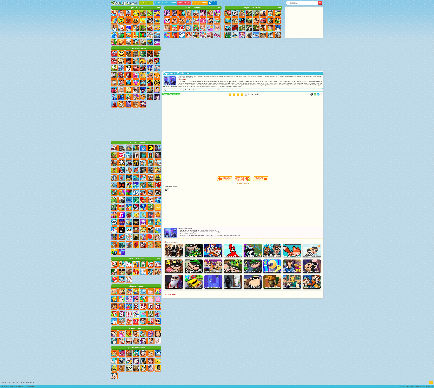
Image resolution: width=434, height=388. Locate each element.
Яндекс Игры (157, 13)
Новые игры (184, 3)
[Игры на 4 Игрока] (136, 148)
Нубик (157, 90)
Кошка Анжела (167, 20)
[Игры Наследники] (136, 361)
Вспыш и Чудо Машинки (142, 68)
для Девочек (121, 13)
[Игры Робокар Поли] (157, 353)
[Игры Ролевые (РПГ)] (157, 148)
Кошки (181, 20)
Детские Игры (135, 13)
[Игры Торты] (128, 215)
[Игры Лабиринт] (121, 244)
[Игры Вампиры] (143, 244)
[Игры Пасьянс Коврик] (114, 272)
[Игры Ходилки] (114, 229)
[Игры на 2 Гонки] (157, 162)
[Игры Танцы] (150, 333)
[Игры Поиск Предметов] (114, 207)
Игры (146, 3)
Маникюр (181, 27)
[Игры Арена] (128, 170)
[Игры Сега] (128, 200)
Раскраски (217, 13)
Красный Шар (114, 61)
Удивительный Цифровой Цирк (142, 104)
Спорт (128, 20)
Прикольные (150, 27)
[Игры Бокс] (136, 244)
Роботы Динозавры (235, 27)
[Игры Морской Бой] (136, 177)
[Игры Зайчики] (150, 314)
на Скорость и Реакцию (114, 35)
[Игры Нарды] (136, 272)
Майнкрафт (270, 13)
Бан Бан (114, 104)
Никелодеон (150, 35)
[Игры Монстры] (143, 222)
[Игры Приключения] (114, 170)
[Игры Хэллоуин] (121, 185)
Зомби (256, 13)
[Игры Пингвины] (114, 321)
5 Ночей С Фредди (150, 53)
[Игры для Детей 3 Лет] (136, 306)
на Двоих (142, 13)
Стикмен (242, 20)
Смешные (135, 20)
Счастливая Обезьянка (157, 75)
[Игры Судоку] (143, 272)
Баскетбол (121, 42)
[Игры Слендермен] (157, 155)
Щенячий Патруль (128, 53)
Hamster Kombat (135, 104)
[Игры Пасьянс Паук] (143, 264)
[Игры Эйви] (136, 341)
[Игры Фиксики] (114, 353)
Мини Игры (157, 27)
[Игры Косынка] (136, 264)
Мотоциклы (235, 20)
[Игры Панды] (114, 222)
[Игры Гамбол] (136, 353)
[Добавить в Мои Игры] (243, 178)
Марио (121, 75)
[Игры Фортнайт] (150, 177)
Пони (167, 13)
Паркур (270, 35)
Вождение (128, 42)
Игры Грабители (174, 94)
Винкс (188, 35)
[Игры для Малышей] (114, 291)
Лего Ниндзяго (142, 53)
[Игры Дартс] (136, 229)
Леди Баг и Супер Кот (128, 61)
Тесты (196, 13)
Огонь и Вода (181, 13)
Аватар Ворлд (135, 97)
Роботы (277, 20)
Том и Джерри (114, 82)
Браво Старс (157, 82)
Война (142, 42)
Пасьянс (121, 27)
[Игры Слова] (143, 229)
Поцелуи (203, 20)
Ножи (135, 27)
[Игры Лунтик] (128, 299)
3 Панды (128, 68)
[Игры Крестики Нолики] (128, 279)
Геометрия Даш (121, 20)
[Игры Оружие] (121, 200)
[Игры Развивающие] (128, 291)
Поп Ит (114, 20)
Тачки (135, 68)
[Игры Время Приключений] (128, 361)
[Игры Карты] (128, 264)
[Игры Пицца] (128, 333)
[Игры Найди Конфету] (143, 299)
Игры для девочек (193, 7)
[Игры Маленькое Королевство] (150, 299)
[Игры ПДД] (150, 155)
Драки (256, 20)
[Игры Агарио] (121, 155)
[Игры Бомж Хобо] (157, 368)
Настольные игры (136, 258)
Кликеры (114, 27)
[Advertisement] (136, 123)
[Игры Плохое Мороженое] (121, 162)
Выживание (242, 27)
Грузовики (249, 20)
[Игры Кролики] (157, 314)
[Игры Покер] (150, 264)
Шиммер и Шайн (150, 75)
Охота (277, 35)
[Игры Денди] (136, 222)
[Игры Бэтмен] (143, 361)
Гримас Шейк (128, 104)
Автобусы (227, 35)
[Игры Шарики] (121, 192)
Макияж (196, 27)
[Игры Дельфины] (143, 314)
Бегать (242, 35)
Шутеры (235, 35)
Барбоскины (157, 68)
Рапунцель (167, 27)
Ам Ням (114, 68)
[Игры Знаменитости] (157, 341)
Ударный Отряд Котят (114, 75)
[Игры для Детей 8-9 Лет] (121, 314)
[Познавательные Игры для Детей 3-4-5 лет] (136, 291)
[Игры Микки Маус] (114, 375)
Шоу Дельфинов (121, 68)
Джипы (263, 35)
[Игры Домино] (157, 264)
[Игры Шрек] (114, 368)
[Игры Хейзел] (150, 291)
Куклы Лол (217, 35)
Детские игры (136, 286)
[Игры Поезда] (114, 177)
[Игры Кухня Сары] (114, 333)
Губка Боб (121, 53)
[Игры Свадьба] (121, 341)
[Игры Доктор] (143, 177)
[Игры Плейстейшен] (114, 244)
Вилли (114, 53)
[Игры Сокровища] (114, 215)
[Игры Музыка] (121, 215)
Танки (249, 13)
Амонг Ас (150, 82)
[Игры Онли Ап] (128, 244)
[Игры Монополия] (121, 279)
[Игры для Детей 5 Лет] (150, 306)
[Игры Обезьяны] (121, 321)
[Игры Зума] (128, 192)
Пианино (181, 35)
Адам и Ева (142, 75)
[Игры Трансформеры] (143, 368)
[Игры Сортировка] (121, 252)
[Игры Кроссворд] (136, 185)
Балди (128, 90)
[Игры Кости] (114, 279)
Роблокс (150, 90)
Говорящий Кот (135, 53)
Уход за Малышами (217, 27)
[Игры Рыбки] (121, 306)
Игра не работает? (243, 183)
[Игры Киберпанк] (157, 177)
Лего (142, 61)
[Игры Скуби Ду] (121, 368)
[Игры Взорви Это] (128, 155)
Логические (157, 20)
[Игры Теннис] (150, 237)
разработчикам (427, 386)
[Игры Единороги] (136, 299)
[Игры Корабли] (150, 170)
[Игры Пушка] (121, 237)
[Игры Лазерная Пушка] (114, 200)
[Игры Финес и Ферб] (114, 361)
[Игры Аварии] (114, 185)
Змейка (128, 35)
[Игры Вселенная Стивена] (150, 361)
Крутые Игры (157, 35)
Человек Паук (128, 75)
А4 (121, 90)
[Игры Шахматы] (121, 272)
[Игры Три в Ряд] (157, 200)
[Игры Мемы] (150, 244)
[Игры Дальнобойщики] (121, 148)
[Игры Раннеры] (128, 222)
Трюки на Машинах (121, 35)
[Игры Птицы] (150, 229)
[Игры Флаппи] (128, 229)
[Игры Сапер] (150, 272)
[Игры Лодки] (121, 177)
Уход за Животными (203, 35)
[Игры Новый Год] (150, 200)
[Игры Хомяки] (157, 321)
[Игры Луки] (143, 162)
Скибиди (121, 104)
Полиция (227, 27)
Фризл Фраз (135, 75)
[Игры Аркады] (150, 148)
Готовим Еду (196, 35)
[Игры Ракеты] (150, 222)
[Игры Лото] (157, 272)
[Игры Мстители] (150, 368)
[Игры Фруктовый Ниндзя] (114, 155)
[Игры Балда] (157, 237)
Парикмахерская (196, 20)
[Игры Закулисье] (136, 237)
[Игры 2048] (157, 207)
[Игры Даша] (114, 306)
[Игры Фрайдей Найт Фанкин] (136, 207)
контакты (402, 386)
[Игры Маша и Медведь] (121, 291)
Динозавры (142, 27)
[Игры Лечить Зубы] (128, 341)
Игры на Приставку (157, 42)
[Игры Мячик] (157, 215)
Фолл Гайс (135, 82)
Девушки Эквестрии (174, 13)
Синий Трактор (128, 82)
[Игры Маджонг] (121, 264)
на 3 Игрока (142, 35)
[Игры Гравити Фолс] (143, 353)
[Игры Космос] (121, 170)
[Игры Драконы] (157, 185)
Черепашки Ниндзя (227, 20)
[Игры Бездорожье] (143, 170)
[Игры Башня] (114, 237)
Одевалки (188, 20)
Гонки (263, 20)
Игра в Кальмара (114, 90)
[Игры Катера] (143, 192)
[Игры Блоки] (128, 207)
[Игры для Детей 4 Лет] (143, 306)
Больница (174, 27)
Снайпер (270, 20)
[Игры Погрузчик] (136, 162)
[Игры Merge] (114, 252)
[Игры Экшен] (114, 148)
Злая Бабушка (135, 61)
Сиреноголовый (142, 82)
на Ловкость (150, 13)
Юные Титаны (121, 82)
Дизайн (167, 35)
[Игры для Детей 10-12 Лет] (128, 314)
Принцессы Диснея (203, 27)
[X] (311, 94)
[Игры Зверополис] (128, 353)
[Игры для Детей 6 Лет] (157, 306)
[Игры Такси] (157, 170)
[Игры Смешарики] (143, 291)
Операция (188, 27)
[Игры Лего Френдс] (157, 333)
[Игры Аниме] (114, 341)
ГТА (263, 27)
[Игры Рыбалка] (143, 185)
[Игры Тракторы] (150, 185)
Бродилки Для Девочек (210, 13)
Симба (142, 97)
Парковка (227, 13)
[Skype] (318, 94)
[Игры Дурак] (114, 264)
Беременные (217, 20)
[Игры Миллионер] (121, 222)
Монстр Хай (203, 13)
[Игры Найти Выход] (143, 155)
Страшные (150, 20)
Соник (150, 68)
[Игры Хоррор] (121, 229)
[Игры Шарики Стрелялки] (143, 148)
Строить (150, 42)
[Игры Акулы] (128, 162)
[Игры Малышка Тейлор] (143, 321)
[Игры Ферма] (143, 200)
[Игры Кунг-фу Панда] (128, 368)
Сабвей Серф (150, 61)
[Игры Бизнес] (143, 215)
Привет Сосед (114, 97)
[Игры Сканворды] (128, 237)
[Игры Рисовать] (136, 314)
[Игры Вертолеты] (136, 170)
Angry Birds (157, 61)
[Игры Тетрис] (143, 207)
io (142, 20)
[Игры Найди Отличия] (150, 321)
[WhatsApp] (315, 94)
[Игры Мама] (150, 341)
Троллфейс (121, 61)
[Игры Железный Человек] (136, 368)
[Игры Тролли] (121, 353)
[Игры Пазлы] (114, 299)
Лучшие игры (136, 7)
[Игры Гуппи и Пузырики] (150, 353)
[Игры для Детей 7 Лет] (114, 314)
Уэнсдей (157, 97)
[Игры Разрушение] (136, 215)
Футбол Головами (135, 42)
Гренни (135, 90)
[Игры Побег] (136, 155)
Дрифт (277, 27)
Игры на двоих (199, 3)
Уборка (174, 35)
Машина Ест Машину (256, 27)
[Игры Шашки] (128, 272)
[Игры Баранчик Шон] (121, 361)
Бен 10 (270, 27)
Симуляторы (128, 13)
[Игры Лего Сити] (128, 177)
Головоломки (135, 35)
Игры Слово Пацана (150, 97)
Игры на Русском (128, 27)
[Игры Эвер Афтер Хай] (143, 341)
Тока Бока (128, 97)
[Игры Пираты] (157, 192)
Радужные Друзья (121, 97)
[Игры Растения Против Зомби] (150, 207)
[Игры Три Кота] (128, 321)
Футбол (235, 13)
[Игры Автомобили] (128, 148)
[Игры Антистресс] (157, 222)
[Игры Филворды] (150, 215)
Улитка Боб (157, 53)
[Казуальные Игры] (143, 237)
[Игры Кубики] (128, 185)
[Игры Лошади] (114, 162)
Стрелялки (249, 35)
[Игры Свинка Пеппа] (157, 299)
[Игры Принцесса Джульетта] (121, 299)
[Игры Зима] (157, 229)
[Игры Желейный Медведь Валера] (136, 321)
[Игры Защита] (150, 162)
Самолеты (256, 35)
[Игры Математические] (157, 291)
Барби (188, 13)
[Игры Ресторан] (136, 333)
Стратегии (242, 13)
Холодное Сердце (174, 20)
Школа (114, 42)
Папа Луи (210, 20)
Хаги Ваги (142, 90)
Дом (210, 35)
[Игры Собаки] (143, 333)
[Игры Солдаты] (150, 192)
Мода (210, 27)
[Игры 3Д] (136, 192)
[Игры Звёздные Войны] (136, 200)
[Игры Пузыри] (128, 306)
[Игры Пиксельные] (114, 192)
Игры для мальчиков (165, 3)
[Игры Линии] (121, 207)
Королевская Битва (263, 13)
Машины (277, 13)
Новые (114, 13)
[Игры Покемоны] (157, 361)
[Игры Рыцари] (157, 244)
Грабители (249, 27)
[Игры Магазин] (121, 333)
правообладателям (413, 386)
